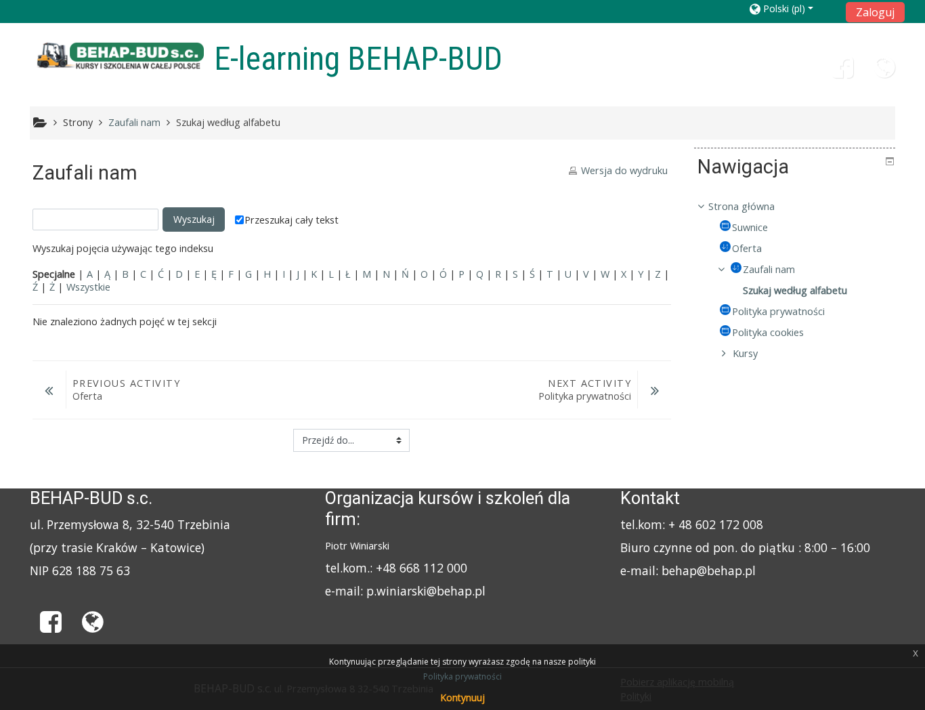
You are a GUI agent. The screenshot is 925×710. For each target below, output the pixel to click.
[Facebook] (842, 72)
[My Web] (884, 72)
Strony (78, 122)
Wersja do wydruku (624, 170)
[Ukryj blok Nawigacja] (890, 161)
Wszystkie (88, 286)
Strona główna (741, 206)
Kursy (745, 353)
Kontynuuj (462, 697)
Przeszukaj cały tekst (291, 219)
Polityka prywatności (462, 676)
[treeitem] (794, 206)
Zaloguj (875, 12)
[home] (119, 56)
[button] (793, 8)
